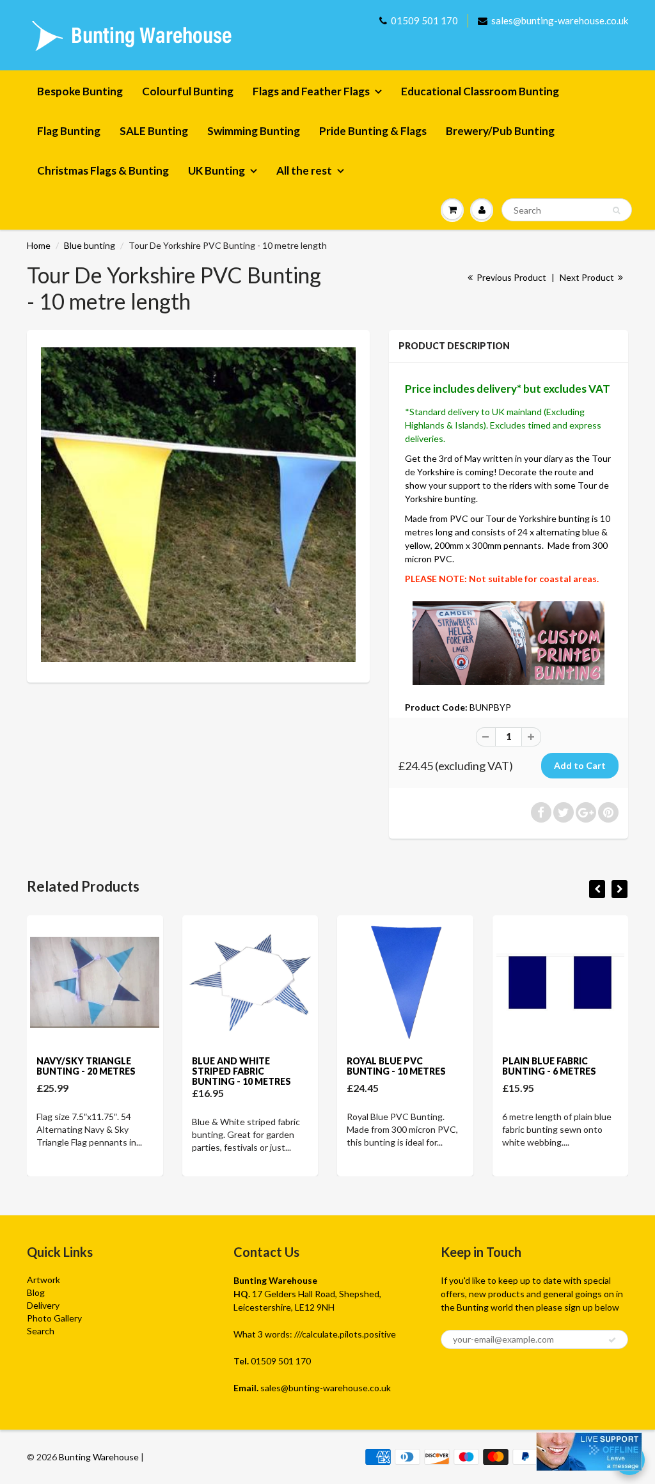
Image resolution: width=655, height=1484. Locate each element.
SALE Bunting (154, 131)
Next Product (588, 277)
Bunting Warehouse (99, 1456)
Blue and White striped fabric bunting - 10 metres (241, 1071)
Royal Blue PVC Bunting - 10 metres (396, 1066)
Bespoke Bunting (80, 91)
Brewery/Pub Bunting (500, 131)
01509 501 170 (424, 20)
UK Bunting (216, 170)
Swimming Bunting (253, 131)
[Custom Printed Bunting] (508, 641)
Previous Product (510, 277)
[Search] (616, 210)
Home (39, 245)
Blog (36, 1292)
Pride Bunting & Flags (373, 131)
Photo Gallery (54, 1318)
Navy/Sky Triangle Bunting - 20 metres (86, 1066)
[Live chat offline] (589, 1451)
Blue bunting (89, 245)
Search (40, 1330)
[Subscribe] (612, 1340)
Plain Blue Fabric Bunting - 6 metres (549, 1066)
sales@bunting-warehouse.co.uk (559, 20)
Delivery (43, 1305)
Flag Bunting (68, 131)
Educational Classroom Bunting (480, 91)
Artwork (43, 1279)
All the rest (304, 170)
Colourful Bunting (187, 91)
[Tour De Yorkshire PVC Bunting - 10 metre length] (198, 505)
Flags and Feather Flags (311, 91)
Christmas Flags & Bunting (103, 170)
